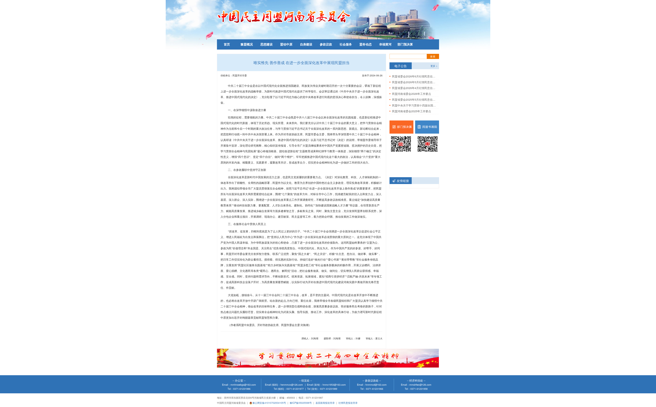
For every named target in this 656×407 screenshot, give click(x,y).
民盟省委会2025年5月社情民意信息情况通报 (414, 99)
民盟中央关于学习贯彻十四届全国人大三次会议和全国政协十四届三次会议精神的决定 (414, 105)
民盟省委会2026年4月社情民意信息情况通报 (414, 88)
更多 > (433, 65)
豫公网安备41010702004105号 (269, 402)
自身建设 (306, 44)
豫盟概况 (247, 44)
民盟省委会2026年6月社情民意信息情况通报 (414, 76)
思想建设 (266, 44)
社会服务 (346, 44)
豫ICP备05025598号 (301, 402)
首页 (227, 44)
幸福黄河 (385, 44)
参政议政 (326, 44)
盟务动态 (365, 44)
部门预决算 (405, 44)
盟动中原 (286, 44)
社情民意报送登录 (348, 402)
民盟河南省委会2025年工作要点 (411, 111)
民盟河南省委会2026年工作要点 (411, 94)
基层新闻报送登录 (325, 402)
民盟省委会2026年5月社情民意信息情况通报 (414, 82)
